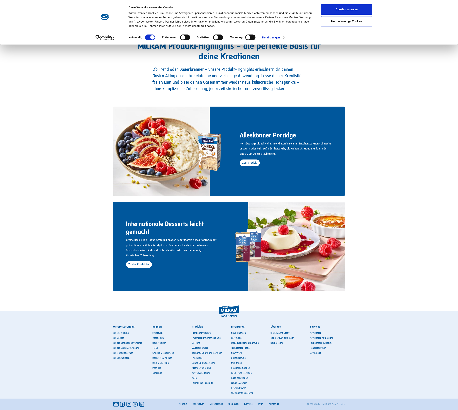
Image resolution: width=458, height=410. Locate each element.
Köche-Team (277, 343)
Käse (194, 378)
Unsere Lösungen (124, 326)
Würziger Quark (200, 348)
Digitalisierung (238, 358)
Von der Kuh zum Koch (282, 338)
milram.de (274, 404)
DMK (260, 404)
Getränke (157, 373)
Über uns (276, 326)
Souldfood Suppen (240, 368)
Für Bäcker (118, 338)
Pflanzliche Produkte (202, 383)
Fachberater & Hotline (321, 343)
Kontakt (183, 404)
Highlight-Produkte (201, 333)
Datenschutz (216, 404)
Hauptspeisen (159, 343)
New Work (236, 353)
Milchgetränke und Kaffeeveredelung (201, 370)
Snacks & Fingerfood (163, 353)
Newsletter (315, 333)
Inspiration (238, 326)
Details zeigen (271, 37)
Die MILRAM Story (280, 333)
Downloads (315, 353)
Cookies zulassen (347, 9)
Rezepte (157, 326)
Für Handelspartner (123, 353)
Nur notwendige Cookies (346, 21)
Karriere (248, 404)
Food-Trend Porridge (241, 373)
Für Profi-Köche (121, 333)
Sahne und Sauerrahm (203, 363)
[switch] (185, 37)
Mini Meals (236, 363)
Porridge (156, 368)
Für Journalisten (121, 358)
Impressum (198, 404)
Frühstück (157, 333)
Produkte (197, 326)
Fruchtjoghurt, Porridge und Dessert (206, 340)
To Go (155, 348)
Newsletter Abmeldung (321, 338)
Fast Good (236, 338)
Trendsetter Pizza (240, 348)
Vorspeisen (158, 338)
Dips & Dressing (160, 363)
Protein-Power (238, 388)
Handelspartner (318, 348)
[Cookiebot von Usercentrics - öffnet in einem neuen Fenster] (104, 37)
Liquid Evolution (239, 383)
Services (315, 326)
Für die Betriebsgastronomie (127, 343)
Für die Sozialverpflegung (126, 348)
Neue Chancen (238, 333)
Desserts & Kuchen (162, 358)
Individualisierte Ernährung (245, 343)
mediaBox (233, 404)
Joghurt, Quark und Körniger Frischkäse (207, 355)
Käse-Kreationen (239, 378)
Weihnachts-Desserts (242, 393)
